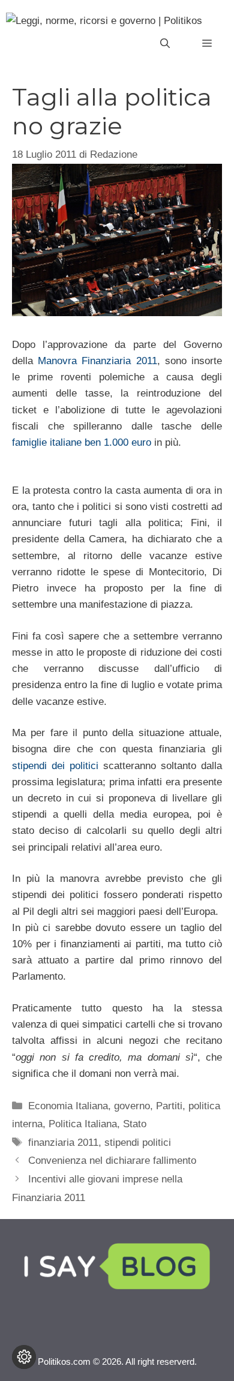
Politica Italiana (83, 1124)
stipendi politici (137, 1142)
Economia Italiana (68, 1106)
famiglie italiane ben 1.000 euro (81, 442)
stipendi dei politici (55, 765)
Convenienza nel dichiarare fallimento (112, 1160)
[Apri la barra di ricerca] (165, 44)
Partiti (169, 1106)
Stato (134, 1124)
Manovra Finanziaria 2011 (97, 361)
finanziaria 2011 (63, 1142)
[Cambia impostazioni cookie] (24, 1357)
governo (132, 1106)
